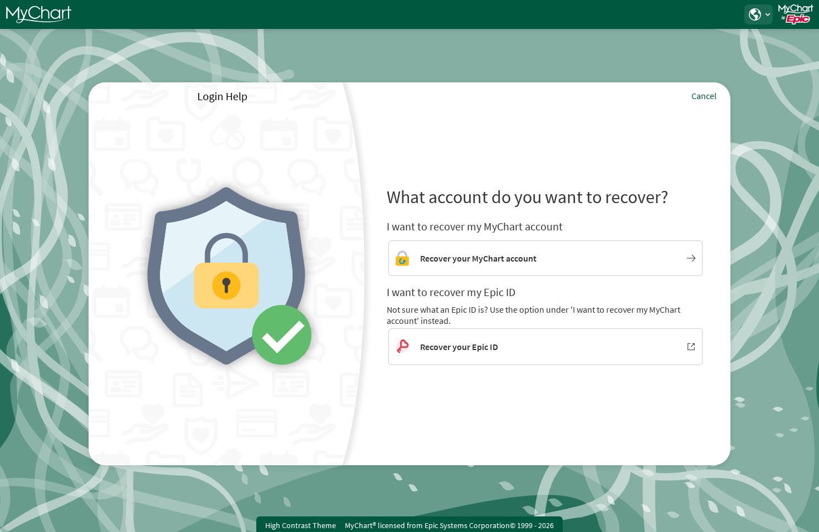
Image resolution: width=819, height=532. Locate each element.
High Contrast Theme (300, 525)
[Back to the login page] (38, 14)
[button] (758, 14)
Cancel (703, 95)
